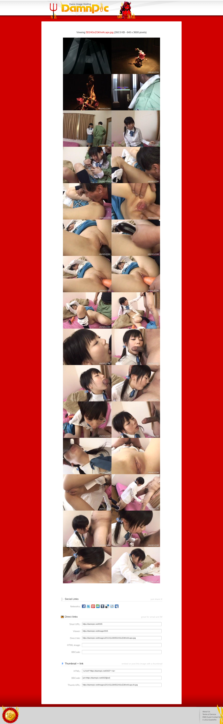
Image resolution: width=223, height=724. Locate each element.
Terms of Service (209, 714)
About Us (206, 712)
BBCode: (75, 652)
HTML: (77, 671)
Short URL (74, 624)
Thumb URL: (74, 685)
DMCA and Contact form (212, 717)
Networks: (75, 606)
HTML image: (73, 645)
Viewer (76, 631)
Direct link (75, 638)
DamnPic (213, 720)
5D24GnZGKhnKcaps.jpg (99, 32)
